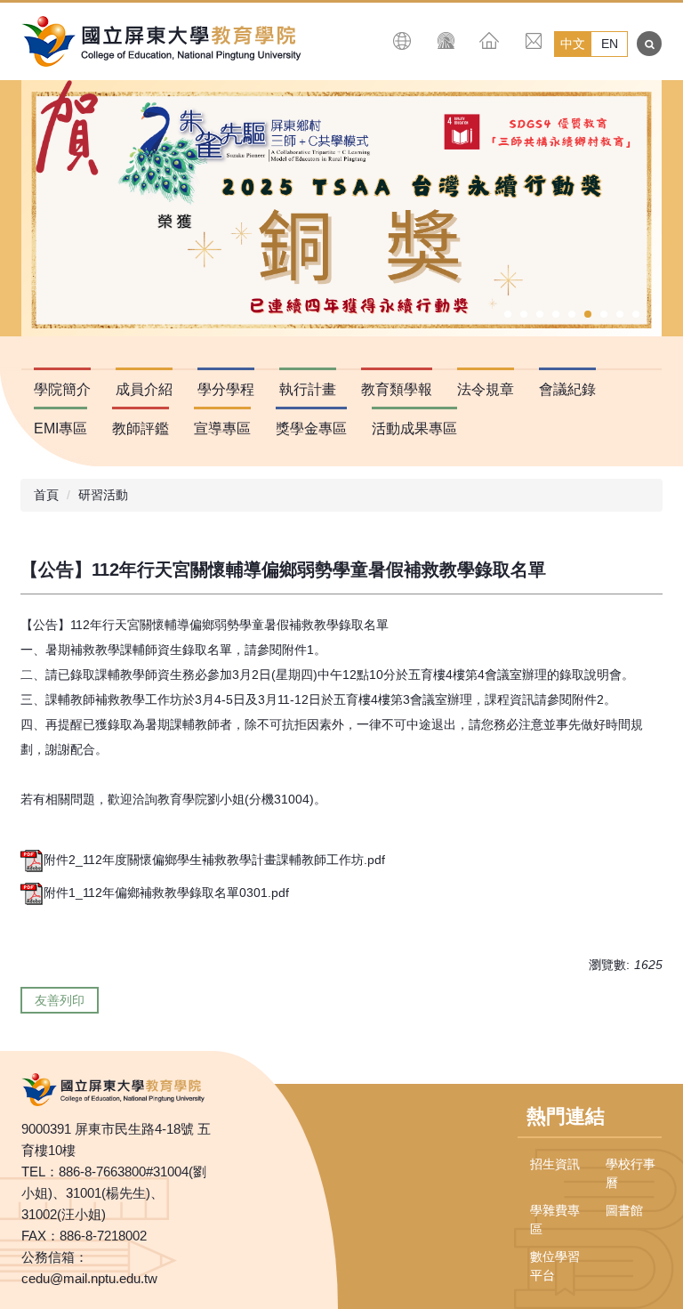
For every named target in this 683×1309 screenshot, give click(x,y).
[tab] (508, 314)
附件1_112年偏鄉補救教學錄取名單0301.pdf (166, 892)
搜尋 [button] (649, 43)
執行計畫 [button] (307, 389)
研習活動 (103, 495)
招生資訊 (555, 1164)
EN (609, 43)
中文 (572, 43)
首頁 (46, 495)
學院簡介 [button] (62, 389)
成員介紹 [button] (144, 389)
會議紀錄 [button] (567, 389)
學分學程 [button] (225, 389)
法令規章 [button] (485, 389)
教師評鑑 (140, 428)
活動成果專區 (414, 428)
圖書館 (624, 1210)
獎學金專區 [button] (311, 428)
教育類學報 (396, 389)
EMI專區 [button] (60, 428)
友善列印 (59, 1000)
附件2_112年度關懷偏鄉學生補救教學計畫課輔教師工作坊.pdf (214, 859)
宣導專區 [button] (222, 428)
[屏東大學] (168, 41)
